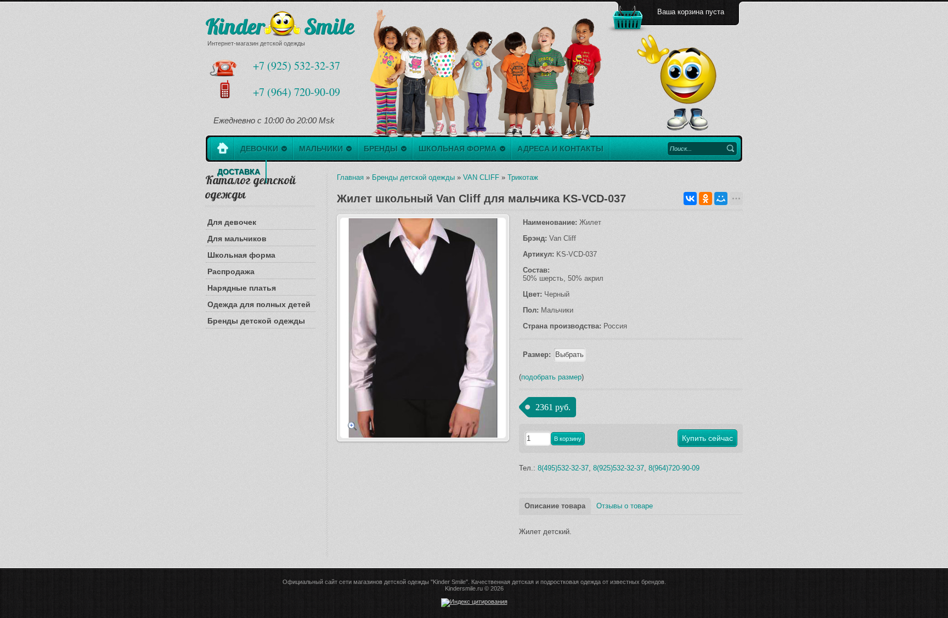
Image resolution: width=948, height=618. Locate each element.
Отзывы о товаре (624, 506)
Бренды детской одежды (256, 320)
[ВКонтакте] (690, 198)
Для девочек (231, 222)
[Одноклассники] (705, 198)
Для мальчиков (237, 238)
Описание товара (554, 506)
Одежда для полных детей (259, 304)
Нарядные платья (241, 288)
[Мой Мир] (720, 198)
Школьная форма (241, 255)
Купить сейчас (707, 438)
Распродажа (231, 271)
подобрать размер (551, 377)
